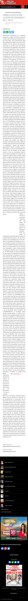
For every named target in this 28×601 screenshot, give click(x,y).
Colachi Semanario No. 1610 (9, 450)
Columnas (7, 12)
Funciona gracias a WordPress (6, 599)
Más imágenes (14, 593)
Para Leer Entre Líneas (15, 12)
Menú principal (26, 7)
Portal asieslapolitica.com (8, 7)
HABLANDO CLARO (5, 509)
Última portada (14, 554)
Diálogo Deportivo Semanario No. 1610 (11, 445)
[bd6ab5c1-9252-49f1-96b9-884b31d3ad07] (14, 528)
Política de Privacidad (6, 511)
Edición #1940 (5, 588)
